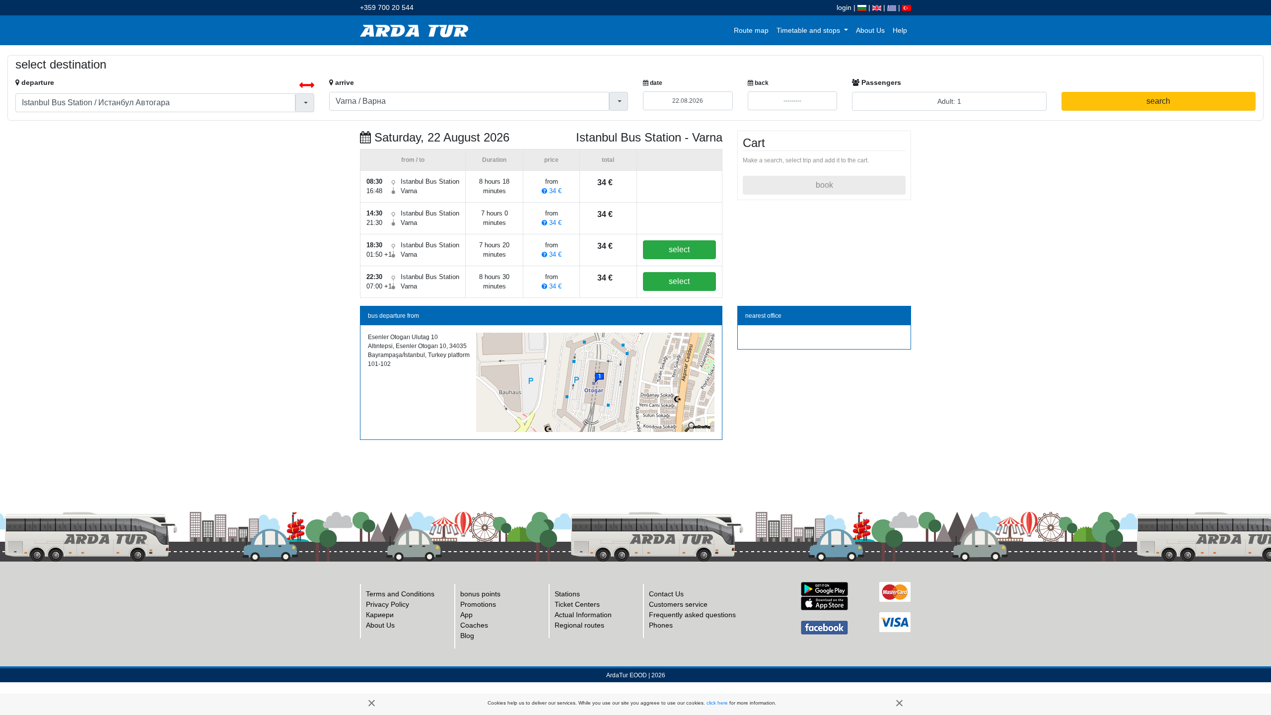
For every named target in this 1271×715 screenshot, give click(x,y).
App (466, 615)
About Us (870, 30)
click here (717, 703)
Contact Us (666, 594)
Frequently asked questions (692, 615)
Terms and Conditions (400, 594)
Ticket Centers (577, 604)
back (761, 82)
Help (900, 30)
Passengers (880, 82)
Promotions (478, 604)
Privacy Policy (387, 604)
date (655, 82)
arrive (343, 82)
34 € (554, 191)
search (1158, 101)
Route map (751, 30)
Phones (661, 625)
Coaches (474, 625)
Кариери (380, 615)
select (679, 249)
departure (36, 82)
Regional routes (579, 625)
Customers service (678, 604)
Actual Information (583, 615)
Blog (467, 636)
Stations (567, 594)
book (824, 185)
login (844, 7)
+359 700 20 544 (387, 7)
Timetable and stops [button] (809, 30)
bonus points (480, 594)
